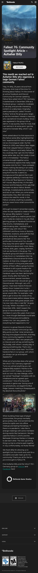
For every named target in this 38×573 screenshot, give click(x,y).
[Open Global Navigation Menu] (2, 2)
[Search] (32, 2)
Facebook (7, 469)
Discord (21, 467)
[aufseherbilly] (19, 403)
